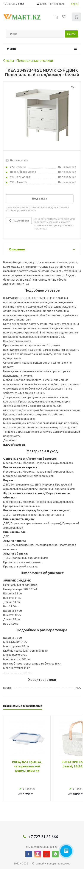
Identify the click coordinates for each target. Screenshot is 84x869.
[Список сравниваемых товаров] (55, 19)
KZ (72, 3)
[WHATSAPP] (55, 854)
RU (77, 3)
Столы (8, 61)
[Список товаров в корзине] (77, 20)
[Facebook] (28, 854)
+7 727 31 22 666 (13, 3)
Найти (71, 33)
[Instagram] (37, 854)
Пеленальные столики (35, 61)
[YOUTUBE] (46, 854)
